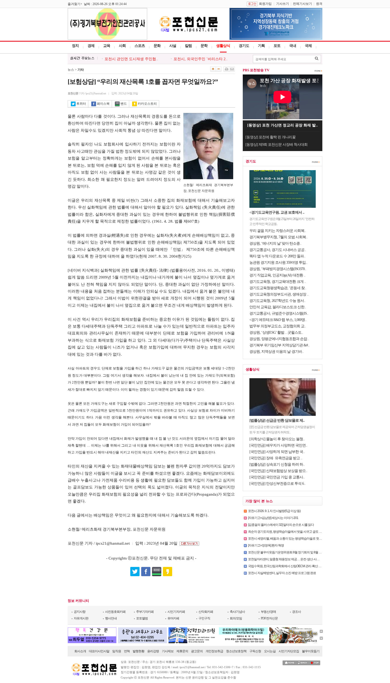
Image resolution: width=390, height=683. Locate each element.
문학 (204, 46)
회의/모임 (236, 618)
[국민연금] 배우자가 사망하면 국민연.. (278, 445)
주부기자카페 (145, 612)
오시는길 (270, 651)
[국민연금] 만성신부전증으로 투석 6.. (277, 484)
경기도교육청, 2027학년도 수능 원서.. (277, 301)
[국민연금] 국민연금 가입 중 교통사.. (277, 477)
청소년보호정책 (236, 651)
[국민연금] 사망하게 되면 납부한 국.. (277, 452)
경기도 (244, 46)
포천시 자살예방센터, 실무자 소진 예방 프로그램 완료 (282, 573)
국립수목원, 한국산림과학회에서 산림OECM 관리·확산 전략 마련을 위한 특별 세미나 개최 (305, 566)
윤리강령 (153, 651)
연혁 (127, 651)
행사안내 (111, 618)
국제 (308, 46)
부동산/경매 (268, 612)
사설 (172, 46)
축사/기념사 (237, 612)
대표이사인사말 (99, 651)
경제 (91, 46)
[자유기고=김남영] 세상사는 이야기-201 (273, 518)
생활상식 (223, 46)
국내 (292, 46)
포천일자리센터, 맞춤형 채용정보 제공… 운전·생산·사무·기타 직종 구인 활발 (296, 559)
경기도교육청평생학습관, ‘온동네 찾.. (277, 288)
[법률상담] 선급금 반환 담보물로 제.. (277, 420)
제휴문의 (182, 651)
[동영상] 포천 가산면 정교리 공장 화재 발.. (282, 125)
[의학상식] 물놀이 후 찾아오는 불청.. (277, 439)
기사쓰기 (282, 4)
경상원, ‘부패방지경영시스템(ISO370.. (277, 269)
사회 (122, 46)
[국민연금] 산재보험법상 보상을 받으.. (278, 471)
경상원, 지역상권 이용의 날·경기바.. (276, 352)
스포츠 (140, 46)
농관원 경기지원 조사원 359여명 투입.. (278, 263)
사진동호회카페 (115, 612)
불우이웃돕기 (310, 651)
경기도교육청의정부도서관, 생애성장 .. (279, 294)
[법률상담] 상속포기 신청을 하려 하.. (277, 464)
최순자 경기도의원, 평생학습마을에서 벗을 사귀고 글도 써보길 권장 (291, 532)
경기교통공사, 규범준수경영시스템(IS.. (278, 313)
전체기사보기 (302, 4)
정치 (75, 46)
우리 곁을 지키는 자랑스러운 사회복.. (277, 231)
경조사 (296, 612)
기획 (261, 46)
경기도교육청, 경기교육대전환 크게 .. (277, 282)
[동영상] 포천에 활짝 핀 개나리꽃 (270, 137)
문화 (157, 46)
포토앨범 (142, 618)
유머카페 (173, 618)
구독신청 (255, 651)
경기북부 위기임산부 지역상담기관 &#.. (279, 345)
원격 (319, 4)
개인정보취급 (214, 651)
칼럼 (188, 46)
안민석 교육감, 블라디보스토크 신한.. (277, 307)
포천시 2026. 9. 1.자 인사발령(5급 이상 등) (274, 511)
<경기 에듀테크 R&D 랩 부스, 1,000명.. (277, 320)
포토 (277, 46)
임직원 (116, 651)
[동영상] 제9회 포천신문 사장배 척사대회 (276, 145)
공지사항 (79, 612)
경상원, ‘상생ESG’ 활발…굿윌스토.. (276, 332)
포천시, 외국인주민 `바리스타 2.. (201, 57)
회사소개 (80, 651)
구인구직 (204, 618)
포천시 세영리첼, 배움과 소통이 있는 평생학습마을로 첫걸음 (286, 538)
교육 (106, 46)
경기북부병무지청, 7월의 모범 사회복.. (278, 237)
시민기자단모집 (289, 651)
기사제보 (168, 651)
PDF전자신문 (269, 618)
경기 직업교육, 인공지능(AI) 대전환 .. (277, 275)
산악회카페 (205, 612)
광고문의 (197, 651)
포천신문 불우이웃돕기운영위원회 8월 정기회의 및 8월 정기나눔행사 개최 (295, 552)
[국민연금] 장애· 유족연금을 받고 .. (275, 458)
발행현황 (138, 651)
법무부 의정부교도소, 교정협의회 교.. (277, 326)
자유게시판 (81, 618)
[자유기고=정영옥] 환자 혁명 (266, 545)
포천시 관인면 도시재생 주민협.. (131, 57)
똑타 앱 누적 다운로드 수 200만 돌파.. (277, 256)
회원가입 (265, 4)
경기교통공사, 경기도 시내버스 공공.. (277, 250)
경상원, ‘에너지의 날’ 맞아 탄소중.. (275, 243)
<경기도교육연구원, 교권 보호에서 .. (276, 212)
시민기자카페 (176, 612)
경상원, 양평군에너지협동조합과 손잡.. (279, 339)
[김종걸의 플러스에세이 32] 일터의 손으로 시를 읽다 (281, 525)
